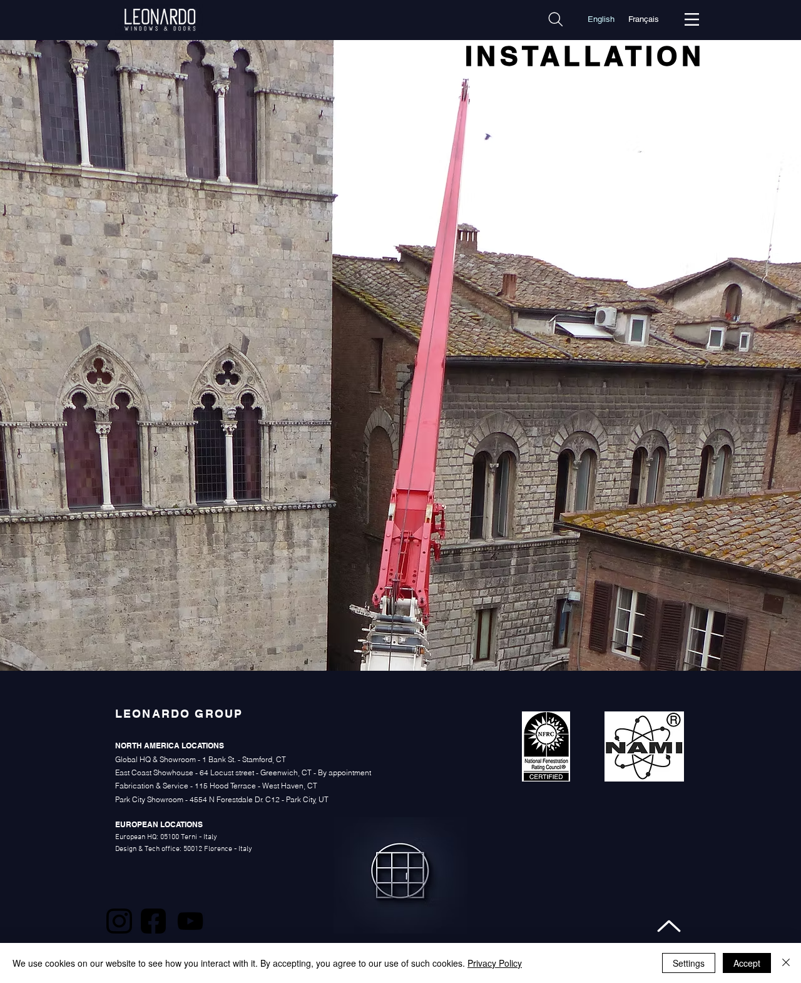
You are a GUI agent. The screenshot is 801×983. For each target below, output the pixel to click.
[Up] (669, 925)
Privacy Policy (494, 963)
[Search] (556, 19)
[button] (692, 19)
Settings (689, 963)
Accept (746, 963)
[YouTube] (190, 921)
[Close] (785, 963)
